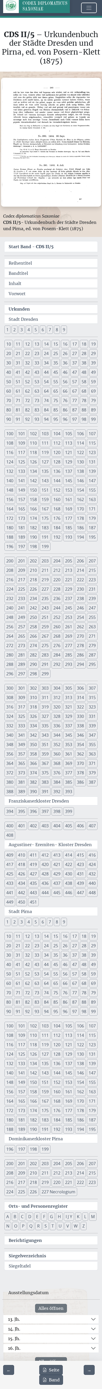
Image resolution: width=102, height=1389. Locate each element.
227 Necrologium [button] (58, 1192)
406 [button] (80, 826)
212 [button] (56, 570)
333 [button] (21, 726)
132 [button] (9, 471)
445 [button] (56, 893)
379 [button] (92, 773)
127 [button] (45, 462)
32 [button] (27, 363)
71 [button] (18, 400)
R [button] (38, 1226)
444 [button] (45, 893)
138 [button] (80, 471)
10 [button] (8, 344)
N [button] (7, 1226)
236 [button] (56, 598)
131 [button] (92, 462)
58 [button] (84, 382)
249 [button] (21, 617)
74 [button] (46, 400)
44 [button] (46, 372)
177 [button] (68, 518)
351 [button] (45, 744)
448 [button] (92, 893)
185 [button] (68, 528)
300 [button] (9, 688)
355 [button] (92, 744)
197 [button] (21, 546)
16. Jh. (14, 1348)
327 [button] (45, 716)
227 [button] (45, 589)
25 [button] (55, 353)
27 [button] (74, 353)
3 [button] (21, 330)
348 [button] (9, 744)
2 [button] (14, 330)
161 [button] (68, 499)
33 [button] (37, 363)
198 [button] (33, 546)
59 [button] (93, 382)
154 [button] (80, 490)
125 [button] (21, 462)
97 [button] (74, 419)
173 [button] (21, 518)
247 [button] (92, 608)
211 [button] (45, 570)
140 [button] (9, 481)
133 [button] (21, 471)
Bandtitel (18, 273)
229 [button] (68, 589)
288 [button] (9, 664)
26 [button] (65, 353)
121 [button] (68, 452)
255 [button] (92, 617)
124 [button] (9, 462)
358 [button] (33, 754)
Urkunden (19, 309)
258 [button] (33, 627)
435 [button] (33, 883)
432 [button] (92, 874)
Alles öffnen (51, 1308)
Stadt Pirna (20, 911)
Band (54, 1379)
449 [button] (9, 902)
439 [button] (80, 883)
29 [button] (93, 353)
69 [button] (93, 391)
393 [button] (68, 791)
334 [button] (33, 726)
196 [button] (9, 546)
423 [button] (80, 864)
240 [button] (9, 608)
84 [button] (46, 410)
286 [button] (80, 655)
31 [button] (18, 363)
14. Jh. (14, 1329)
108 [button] (9, 443)
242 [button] (33, 608)
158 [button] (33, 499)
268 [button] (56, 636)
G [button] (51, 1216)
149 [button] (21, 490)
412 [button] (45, 855)
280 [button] (9, 655)
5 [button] (36, 330)
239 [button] (92, 598)
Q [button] (30, 1226)
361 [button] (68, 754)
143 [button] (45, 481)
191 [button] (45, 537)
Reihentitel (20, 263)
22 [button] (27, 353)
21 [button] (18, 353)
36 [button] (65, 363)
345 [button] (68, 735)
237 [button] (68, 598)
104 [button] (56, 434)
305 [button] (68, 688)
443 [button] (33, 893)
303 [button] (45, 688)
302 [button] (33, 688)
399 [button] (68, 811)
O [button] (15, 1226)
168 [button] (56, 509)
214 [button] (80, 570)
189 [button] (21, 537)
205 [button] (68, 561)
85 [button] (55, 410)
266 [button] (33, 636)
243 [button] (45, 608)
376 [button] (56, 773)
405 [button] (68, 826)
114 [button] (80, 443)
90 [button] (8, 419)
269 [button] (68, 636)
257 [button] (21, 627)
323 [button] (92, 707)
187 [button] (92, 528)
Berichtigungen (25, 1240)
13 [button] (37, 344)
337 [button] (68, 726)
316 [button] (9, 707)
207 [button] (92, 561)
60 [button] (8, 391)
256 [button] (9, 627)
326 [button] (33, 716)
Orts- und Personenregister (38, 1206)
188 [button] (9, 537)
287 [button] (92, 655)
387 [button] (92, 782)
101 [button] (21, 434)
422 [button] (68, 864)
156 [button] (9, 499)
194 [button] (80, 537)
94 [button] (46, 419)
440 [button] (92, 883)
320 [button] (56, 707)
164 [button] (9, 509)
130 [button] (80, 462)
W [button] (76, 1226)
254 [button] (80, 617)
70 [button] (8, 400)
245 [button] (68, 608)
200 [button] (9, 561)
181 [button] (21, 528)
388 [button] (9, 791)
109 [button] (21, 443)
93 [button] (37, 419)
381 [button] (21, 782)
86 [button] (65, 410)
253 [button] (68, 617)
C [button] (22, 1216)
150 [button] (33, 490)
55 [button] (55, 382)
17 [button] (74, 344)
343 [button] (45, 735)
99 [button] (93, 419)
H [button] (59, 1216)
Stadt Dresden (23, 319)
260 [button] (56, 627)
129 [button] (68, 462)
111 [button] (45, 443)
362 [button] (80, 754)
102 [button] (33, 434)
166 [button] (33, 509)
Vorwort (17, 293)
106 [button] (80, 434)
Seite (54, 1370)
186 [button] (80, 528)
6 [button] (43, 330)
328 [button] (56, 716)
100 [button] (9, 434)
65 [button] (55, 391)
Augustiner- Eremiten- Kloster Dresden (50, 844)
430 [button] (68, 874)
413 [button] (56, 855)
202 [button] (33, 561)
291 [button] (45, 664)
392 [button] (56, 791)
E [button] (37, 1216)
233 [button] (21, 598)
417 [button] (9, 864)
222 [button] (80, 580)
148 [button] (9, 490)
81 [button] (18, 410)
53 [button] (37, 382)
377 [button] (68, 773)
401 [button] (21, 826)
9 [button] (64, 330)
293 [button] (68, 664)
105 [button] (68, 434)
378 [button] (80, 773)
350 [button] (33, 744)
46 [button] (65, 372)
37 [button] (74, 363)
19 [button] (93, 344)
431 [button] (80, 874)
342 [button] (33, 735)
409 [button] (9, 855)
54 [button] (46, 382)
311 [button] (45, 697)
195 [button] (92, 537)
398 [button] (56, 811)
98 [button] (84, 419)
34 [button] (46, 363)
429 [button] (56, 874)
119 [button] (45, 452)
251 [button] (45, 617)
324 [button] (9, 716)
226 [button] (33, 589)
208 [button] (9, 570)
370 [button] (80, 763)
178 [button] (80, 518)
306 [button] (80, 688)
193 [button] (68, 537)
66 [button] (65, 391)
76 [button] (65, 400)
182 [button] (33, 528)
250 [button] (33, 617)
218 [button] (33, 580)
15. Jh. (14, 1338)
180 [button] (9, 528)
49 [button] (93, 372)
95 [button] (55, 419)
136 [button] (56, 471)
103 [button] (45, 434)
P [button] (23, 1226)
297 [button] (21, 674)
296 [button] (9, 674)
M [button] (93, 1216)
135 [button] (45, 471)
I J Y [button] (69, 1216)
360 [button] (56, 754)
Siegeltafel (20, 1266)
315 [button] (92, 697)
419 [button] (33, 864)
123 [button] (92, 452)
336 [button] (56, 726)
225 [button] (21, 589)
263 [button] (92, 627)
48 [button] (84, 372)
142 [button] (33, 481)
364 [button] (9, 763)
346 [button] (80, 735)
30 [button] (8, 363)
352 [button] (56, 744)
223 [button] (92, 580)
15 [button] (55, 344)
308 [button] (9, 697)
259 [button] (45, 627)
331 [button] (92, 716)
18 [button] (84, 344)
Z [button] (83, 1226)
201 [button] (21, 561)
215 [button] (92, 570)
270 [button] (80, 636)
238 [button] (80, 598)
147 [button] (92, 481)
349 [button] (21, 744)
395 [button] (21, 811)
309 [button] (21, 697)
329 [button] (68, 716)
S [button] (45, 1226)
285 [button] (68, 655)
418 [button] (21, 864)
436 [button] (45, 883)
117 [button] (21, 452)
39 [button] (93, 363)
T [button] (53, 1226)
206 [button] (80, 561)
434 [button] (21, 883)
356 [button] (9, 754)
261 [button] (68, 627)
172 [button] (9, 518)
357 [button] (21, 754)
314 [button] (80, 697)
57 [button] (74, 382)
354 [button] (80, 744)
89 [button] (93, 410)
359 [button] (45, 754)
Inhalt (15, 283)
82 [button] (27, 410)
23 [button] (37, 353)
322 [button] (80, 707)
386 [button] (80, 782)
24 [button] (46, 353)
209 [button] (21, 570)
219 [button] (45, 580)
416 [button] (92, 855)
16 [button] (65, 344)
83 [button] (37, 410)
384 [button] (56, 782)
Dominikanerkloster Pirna (36, 1138)
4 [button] (28, 330)
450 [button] (21, 902)
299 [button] (45, 674)
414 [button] (68, 855)
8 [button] (57, 330)
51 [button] (18, 382)
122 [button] (80, 452)
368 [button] (56, 763)
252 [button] (56, 617)
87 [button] (74, 410)
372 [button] (9, 773)
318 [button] (33, 707)
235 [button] (45, 598)
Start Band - (31, 246)
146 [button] (80, 481)
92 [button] (27, 419)
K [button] (78, 1216)
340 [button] (9, 735)
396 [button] (33, 811)
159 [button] (45, 499)
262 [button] (80, 627)
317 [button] (21, 707)
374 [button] (33, 773)
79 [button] (93, 400)
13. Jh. (14, 1319)
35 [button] (55, 363)
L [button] (85, 1216)
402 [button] (33, 826)
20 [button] (8, 353)
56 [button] (65, 382)
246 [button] (80, 608)
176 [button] (56, 518)
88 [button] (84, 410)
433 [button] (9, 883)
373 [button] (21, 773)
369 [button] (68, 763)
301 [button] (21, 688)
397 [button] (45, 811)
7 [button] (50, 330)
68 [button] (84, 391)
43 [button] (37, 372)
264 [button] (9, 636)
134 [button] (33, 471)
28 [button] (84, 353)
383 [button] (45, 782)
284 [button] (56, 655)
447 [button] (80, 893)
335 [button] (45, 726)
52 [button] (27, 382)
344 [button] (56, 735)
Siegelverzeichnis (27, 1255)
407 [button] (92, 826)
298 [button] (33, 674)
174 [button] (33, 518)
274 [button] (33, 645)
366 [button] (33, 763)
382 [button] (33, 782)
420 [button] (45, 864)
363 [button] (92, 754)
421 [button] (56, 864)
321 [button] (68, 707)
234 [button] (33, 598)
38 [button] (84, 363)
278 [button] (80, 645)
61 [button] (18, 391)
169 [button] (68, 509)
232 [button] (9, 598)
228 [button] (56, 589)
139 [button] (92, 471)
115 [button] (92, 443)
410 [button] (21, 855)
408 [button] (9, 835)
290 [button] (33, 664)
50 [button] (8, 382)
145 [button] (68, 481)
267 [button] (45, 636)
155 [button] (92, 490)
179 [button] (92, 518)
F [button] (44, 1216)
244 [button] (56, 608)
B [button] (15, 1216)
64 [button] (46, 391)
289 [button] (21, 664)
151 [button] (45, 490)
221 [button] (68, 580)
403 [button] (45, 826)
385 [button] (68, 782)
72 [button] (27, 400)
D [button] (29, 1216)
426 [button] (21, 874)
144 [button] (56, 481)
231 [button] (92, 589)
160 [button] (56, 499)
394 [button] (9, 811)
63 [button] (37, 391)
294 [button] (80, 664)
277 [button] (68, 645)
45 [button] (55, 372)
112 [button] (56, 443)
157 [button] (21, 499)
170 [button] (80, 509)
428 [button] (45, 874)
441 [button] (9, 893)
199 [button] (45, 546)
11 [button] (18, 344)
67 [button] (74, 391)
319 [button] (45, 707)
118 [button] (33, 452)
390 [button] (33, 791)
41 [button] (18, 372)
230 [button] (80, 589)
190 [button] (33, 537)
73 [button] (37, 400)
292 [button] (56, 664)
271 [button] (92, 636)
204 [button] (56, 561)
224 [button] (9, 589)
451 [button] (33, 902)
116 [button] (9, 452)
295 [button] (92, 664)
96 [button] (65, 419)
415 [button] (80, 855)
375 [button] (45, 773)
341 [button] (21, 735)
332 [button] (9, 726)
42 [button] (27, 372)
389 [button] (21, 791)
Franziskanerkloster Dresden (39, 801)
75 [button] (55, 400)
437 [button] (56, 883)
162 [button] (80, 499)
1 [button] (7, 330)
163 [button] (92, 499)
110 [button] (33, 443)
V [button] (67, 1226)
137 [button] (68, 471)
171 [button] (92, 509)
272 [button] (9, 645)
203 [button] (45, 561)
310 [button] (33, 697)
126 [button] (33, 462)
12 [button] (27, 344)
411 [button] (33, 855)
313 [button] (68, 697)
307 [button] (92, 688)
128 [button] (56, 462)
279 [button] (92, 645)
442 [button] (21, 893)
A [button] (7, 1216)
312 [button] (56, 697)
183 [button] (45, 528)
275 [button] (45, 645)
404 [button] (56, 826)
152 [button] (56, 490)
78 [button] (84, 400)
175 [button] (45, 518)
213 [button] (68, 570)
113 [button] (68, 443)
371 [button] (92, 763)
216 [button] (9, 580)
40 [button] (8, 372)
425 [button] (9, 874)
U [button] (60, 1226)
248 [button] (9, 617)
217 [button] (21, 580)
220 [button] (56, 580)
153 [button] (68, 490)
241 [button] (21, 608)
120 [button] (56, 452)
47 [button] (74, 372)
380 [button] (9, 782)
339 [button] (92, 726)
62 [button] (27, 391)
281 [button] (21, 655)
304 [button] (56, 688)
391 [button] (45, 791)
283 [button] (45, 655)
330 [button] (80, 716)
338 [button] (80, 726)
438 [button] (68, 883)
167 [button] (45, 509)
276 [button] (56, 645)
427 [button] (33, 874)
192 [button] (56, 537)
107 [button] (92, 434)
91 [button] (18, 419)
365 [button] (21, 763)
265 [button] (21, 636)
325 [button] (21, 716)
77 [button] (74, 400)
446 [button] (68, 893)
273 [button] (21, 645)
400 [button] (9, 826)
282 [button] (33, 655)
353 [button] (68, 744)
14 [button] (46, 344)
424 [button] (92, 864)
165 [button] (21, 509)
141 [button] (21, 481)
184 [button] (56, 528)
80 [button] (8, 410)
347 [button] (92, 735)
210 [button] (33, 570)
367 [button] (45, 763)
